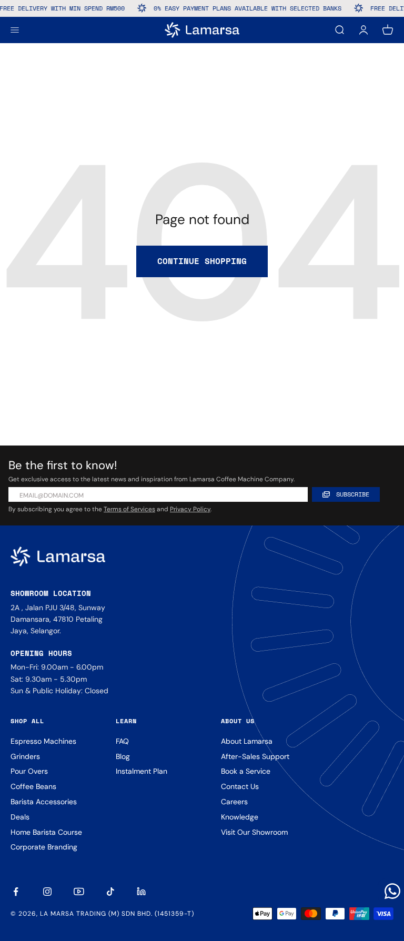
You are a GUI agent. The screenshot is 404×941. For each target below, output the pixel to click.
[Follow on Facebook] (16, 891)
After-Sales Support (255, 756)
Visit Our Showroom (254, 832)
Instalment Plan (141, 771)
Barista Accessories (44, 801)
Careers (234, 801)
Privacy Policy (190, 509)
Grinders (25, 756)
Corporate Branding (44, 847)
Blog (123, 756)
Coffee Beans (33, 786)
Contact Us (240, 786)
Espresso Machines (43, 741)
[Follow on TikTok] (110, 891)
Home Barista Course (46, 832)
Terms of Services (129, 509)
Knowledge (239, 817)
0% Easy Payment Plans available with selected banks (242, 8)
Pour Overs (29, 771)
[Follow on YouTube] (79, 891)
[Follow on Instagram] (47, 891)
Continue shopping (202, 261)
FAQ (122, 741)
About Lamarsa (246, 741)
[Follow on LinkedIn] (142, 891)
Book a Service (245, 771)
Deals (20, 817)
